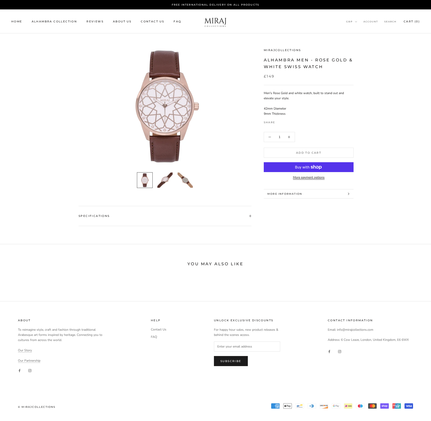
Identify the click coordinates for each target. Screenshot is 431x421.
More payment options (309, 177)
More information (284, 193)
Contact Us (152, 21)
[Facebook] (279, 121)
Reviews (94, 21)
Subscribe (230, 361)
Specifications (94, 216)
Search (390, 21)
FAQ (177, 21)
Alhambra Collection (54, 21)
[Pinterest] (291, 121)
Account (370, 21)
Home (16, 21)
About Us (122, 21)
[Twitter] (285, 121)
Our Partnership (29, 360)
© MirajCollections (37, 406)
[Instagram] (29, 370)
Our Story (25, 350)
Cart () (412, 21)
